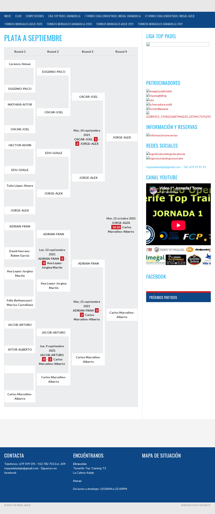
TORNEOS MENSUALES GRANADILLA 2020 (69, 24)
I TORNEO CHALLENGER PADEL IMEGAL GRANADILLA (113, 16)
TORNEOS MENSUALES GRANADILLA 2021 (160, 24)
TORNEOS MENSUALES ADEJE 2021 (115, 24)
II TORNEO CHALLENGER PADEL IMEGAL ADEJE (170, 16)
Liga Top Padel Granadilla (64, 16)
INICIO (7, 16)
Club (18, 16)
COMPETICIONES (35, 16)
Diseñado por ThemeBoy (196, 505)
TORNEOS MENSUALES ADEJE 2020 (23, 24)
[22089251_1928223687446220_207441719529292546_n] (178, 116)
